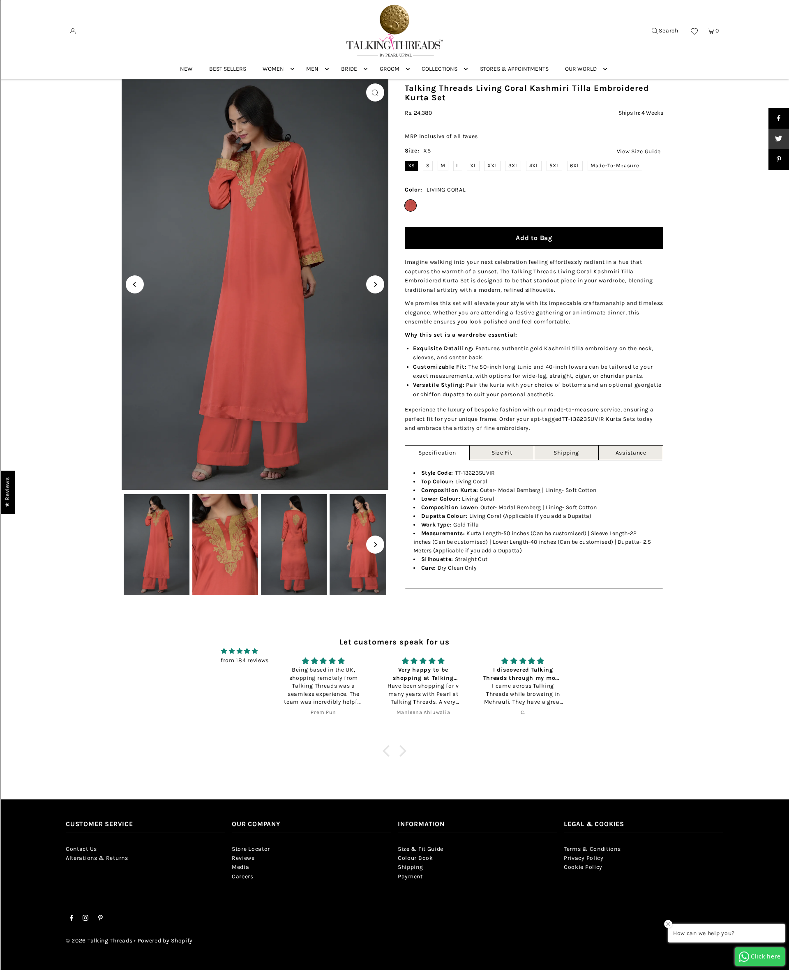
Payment (410, 876)
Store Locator (251, 848)
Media (240, 867)
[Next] (375, 284)
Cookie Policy (583, 867)
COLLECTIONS (439, 68)
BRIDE (349, 68)
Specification (437, 452)
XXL (492, 165)
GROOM (389, 68)
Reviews (243, 858)
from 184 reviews (245, 660)
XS (411, 165)
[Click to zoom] (375, 92)
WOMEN (273, 68)
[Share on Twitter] (778, 139)
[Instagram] (85, 919)
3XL (513, 165)
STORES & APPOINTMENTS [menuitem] (514, 68)
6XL (574, 165)
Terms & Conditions (592, 848)
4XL (534, 165)
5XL (554, 165)
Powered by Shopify (165, 940)
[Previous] (135, 284)
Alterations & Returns (97, 858)
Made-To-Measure (615, 165)
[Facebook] (71, 919)
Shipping (566, 452)
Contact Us (81, 848)
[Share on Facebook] (778, 118)
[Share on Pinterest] (778, 159)
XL (473, 165)
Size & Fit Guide (420, 848)
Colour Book (415, 858)
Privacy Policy (584, 858)
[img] (239, 651)
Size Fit (501, 452)
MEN (312, 68)
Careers (243, 876)
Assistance (631, 452)
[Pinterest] (100, 919)
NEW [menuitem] (186, 68)
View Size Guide (639, 151)
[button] (388, 750)
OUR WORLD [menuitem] (581, 68)
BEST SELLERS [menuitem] (227, 68)
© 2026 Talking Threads (99, 940)
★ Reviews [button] (7, 492)
